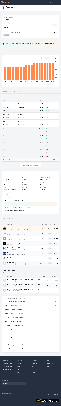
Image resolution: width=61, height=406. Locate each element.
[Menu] (58, 2)
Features (19, 366)
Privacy (49, 366)
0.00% (41, 248)
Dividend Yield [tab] (12, 51)
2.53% (41, 253)
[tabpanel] (30, 71)
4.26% (41, 228)
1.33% (41, 263)
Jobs (33, 366)
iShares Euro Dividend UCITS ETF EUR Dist (19, 227)
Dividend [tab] (4, 51)
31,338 (56, 280)
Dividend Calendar (7, 363)
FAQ (18, 369)
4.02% (41, 233)
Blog (33, 369)
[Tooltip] (26, 187)
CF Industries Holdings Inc (15, 243)
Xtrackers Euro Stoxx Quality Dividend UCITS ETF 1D (22, 238)
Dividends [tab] (6, 91)
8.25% (49, 228)
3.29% (41, 258)
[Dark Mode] (52, 2)
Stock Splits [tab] (17, 91)
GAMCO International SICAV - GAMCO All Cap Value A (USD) (23, 284)
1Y (39, 58)
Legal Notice (50, 363)
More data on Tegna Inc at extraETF (15, 210)
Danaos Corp (10, 252)
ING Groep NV (11, 233)
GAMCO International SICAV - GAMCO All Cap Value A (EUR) (23, 279)
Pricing (19, 363)
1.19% (46, 280)
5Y (47, 58)
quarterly (56, 228)
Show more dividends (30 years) (31, 165)
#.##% (6, 35)
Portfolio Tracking (7, 366)
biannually (57, 248)
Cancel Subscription (22, 375)
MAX (51, 58)
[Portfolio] (55, 2)
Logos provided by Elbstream (9, 396)
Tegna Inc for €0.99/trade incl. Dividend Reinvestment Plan (21, 200)
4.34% (41, 238)
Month (54, 84)
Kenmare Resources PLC (13, 247)
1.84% (41, 243)
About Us (34, 363)
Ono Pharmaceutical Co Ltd (14, 257)
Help (18, 372)
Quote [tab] (20, 51)
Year (50, 84)
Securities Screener (7, 369)
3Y (43, 58)
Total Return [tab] (28, 51)
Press (33, 372)
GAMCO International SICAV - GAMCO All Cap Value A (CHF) (23, 289)
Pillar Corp (10, 262)
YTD (36, 58)
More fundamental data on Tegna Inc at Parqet (18, 207)
